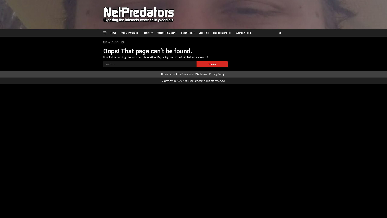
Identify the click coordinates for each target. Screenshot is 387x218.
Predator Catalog (129, 33)
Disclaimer (201, 74)
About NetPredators (181, 74)
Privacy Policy (216, 74)
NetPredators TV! (222, 33)
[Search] (280, 33)
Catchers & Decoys (167, 33)
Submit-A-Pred (243, 33)
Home (113, 33)
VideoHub (204, 33)
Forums (147, 33)
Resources (186, 33)
